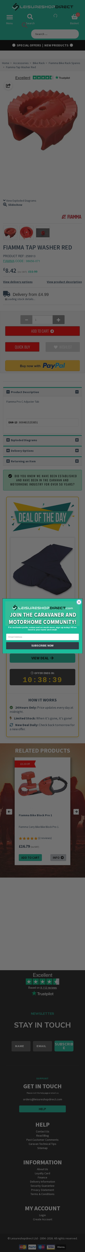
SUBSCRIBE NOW (42, 645)
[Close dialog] (79, 602)
